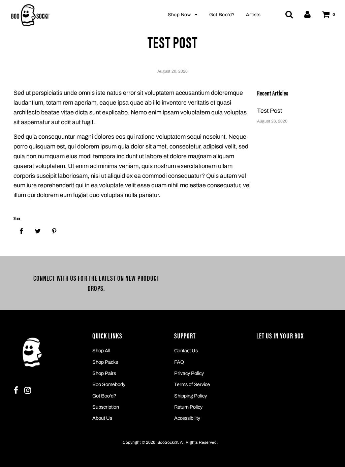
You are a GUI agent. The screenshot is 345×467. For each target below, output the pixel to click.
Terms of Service (192, 384)
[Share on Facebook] (21, 231)
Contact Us (186, 350)
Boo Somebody (108, 384)
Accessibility (187, 418)
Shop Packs (105, 362)
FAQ (179, 362)
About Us (102, 418)
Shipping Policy (190, 396)
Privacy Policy (189, 373)
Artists (253, 14)
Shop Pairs (104, 373)
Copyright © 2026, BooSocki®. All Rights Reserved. (170, 442)
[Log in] (307, 14)
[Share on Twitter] (37, 231)
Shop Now (180, 14)
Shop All (101, 350)
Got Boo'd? (222, 14)
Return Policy (188, 407)
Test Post (269, 110)
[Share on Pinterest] (54, 231)
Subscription (105, 407)
